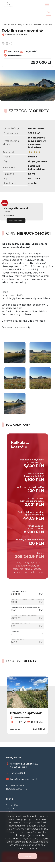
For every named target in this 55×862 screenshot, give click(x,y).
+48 (12, 773)
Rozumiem (27, 856)
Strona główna (13, 805)
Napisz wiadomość (16, 220)
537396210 (10, 215)
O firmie (10, 808)
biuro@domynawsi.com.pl (23, 779)
